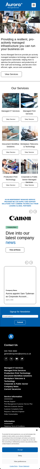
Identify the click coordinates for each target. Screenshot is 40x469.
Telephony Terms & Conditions (14, 426)
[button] (37, 430)
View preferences (20, 461)
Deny (20, 455)
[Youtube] (17, 359)
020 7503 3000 (10, 351)
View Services (11, 74)
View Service (10, 119)
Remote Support (9, 401)
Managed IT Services (13, 368)
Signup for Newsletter (20, 311)
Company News (11, 386)
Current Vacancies (12, 389)
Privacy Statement (24, 466)
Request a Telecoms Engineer (14, 411)
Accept (20, 450)
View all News (14, 250)
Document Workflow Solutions (18, 376)
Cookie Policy (14, 466)
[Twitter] (22, 359)
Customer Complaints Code (13, 409)
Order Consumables (11, 414)
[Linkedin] (11, 359)
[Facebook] (6, 359)
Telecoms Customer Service (13, 406)
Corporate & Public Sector (16, 384)
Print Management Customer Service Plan (18, 404)
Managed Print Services (15, 370)
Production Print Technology (17, 373)
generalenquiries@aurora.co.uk (17, 354)
